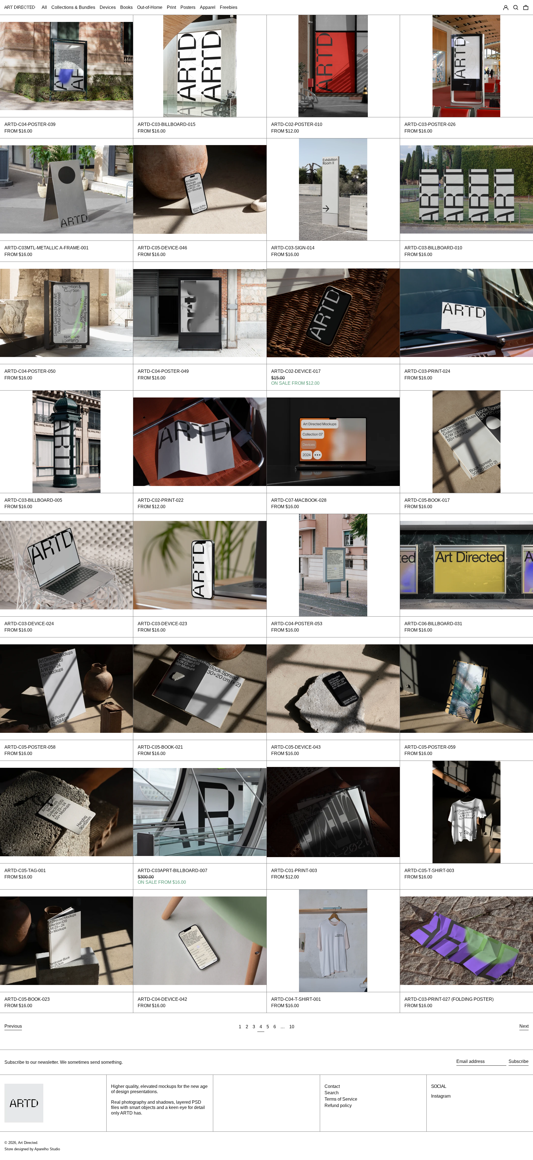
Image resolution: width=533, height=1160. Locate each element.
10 (292, 1026)
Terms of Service (341, 1099)
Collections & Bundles (73, 7)
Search (332, 1092)
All (44, 7)
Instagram (441, 1096)
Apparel (207, 7)
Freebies (228, 7)
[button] (516, 7)
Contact (332, 1086)
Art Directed (27, 1143)
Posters (187, 7)
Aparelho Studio (47, 1149)
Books (126, 7)
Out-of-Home (149, 7)
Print (171, 7)
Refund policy (338, 1105)
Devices (108, 7)
